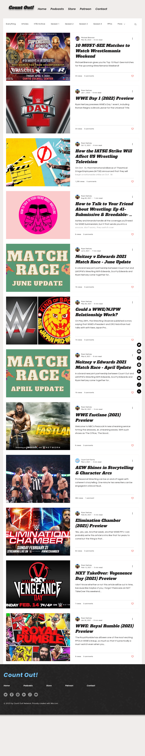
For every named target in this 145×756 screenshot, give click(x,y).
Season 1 (55, 24)
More (120, 24)
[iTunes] (30, 695)
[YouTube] (139, 378)
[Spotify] (18, 695)
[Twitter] (6, 695)
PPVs (109, 24)
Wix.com (54, 703)
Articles (24, 24)
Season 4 (97, 24)
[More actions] (133, 38)
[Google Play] (139, 371)
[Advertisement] (72, 736)
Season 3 (83, 24)
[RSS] (139, 391)
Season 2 (69, 24)
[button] (135, 24)
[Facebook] (139, 358)
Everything (11, 24)
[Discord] (139, 351)
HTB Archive (39, 24)
